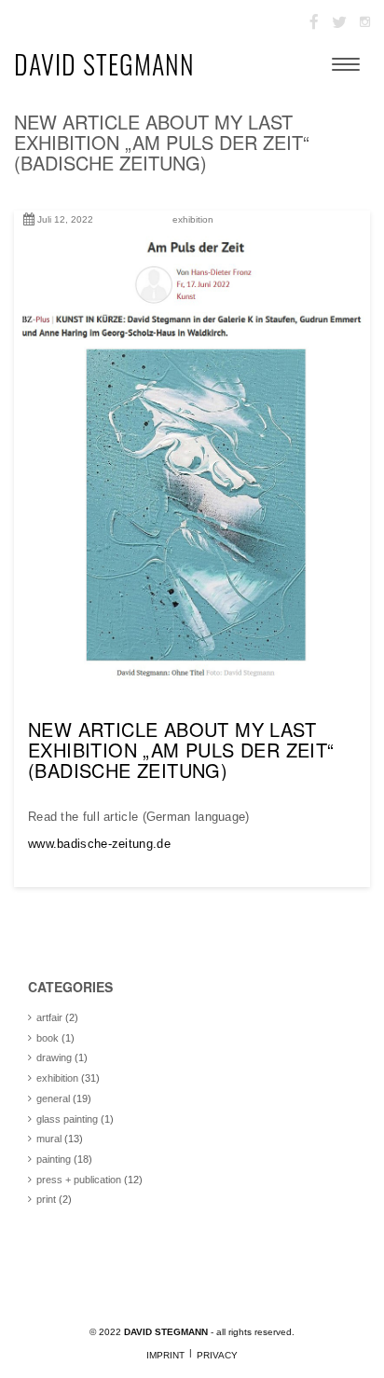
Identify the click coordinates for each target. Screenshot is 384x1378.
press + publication (78, 1179)
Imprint (165, 1355)
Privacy (217, 1355)
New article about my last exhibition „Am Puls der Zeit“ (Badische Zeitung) (161, 142)
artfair (49, 1017)
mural (49, 1138)
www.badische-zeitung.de (99, 844)
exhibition (192, 219)
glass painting (67, 1119)
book (47, 1038)
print (46, 1199)
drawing (54, 1057)
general (53, 1098)
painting (53, 1159)
